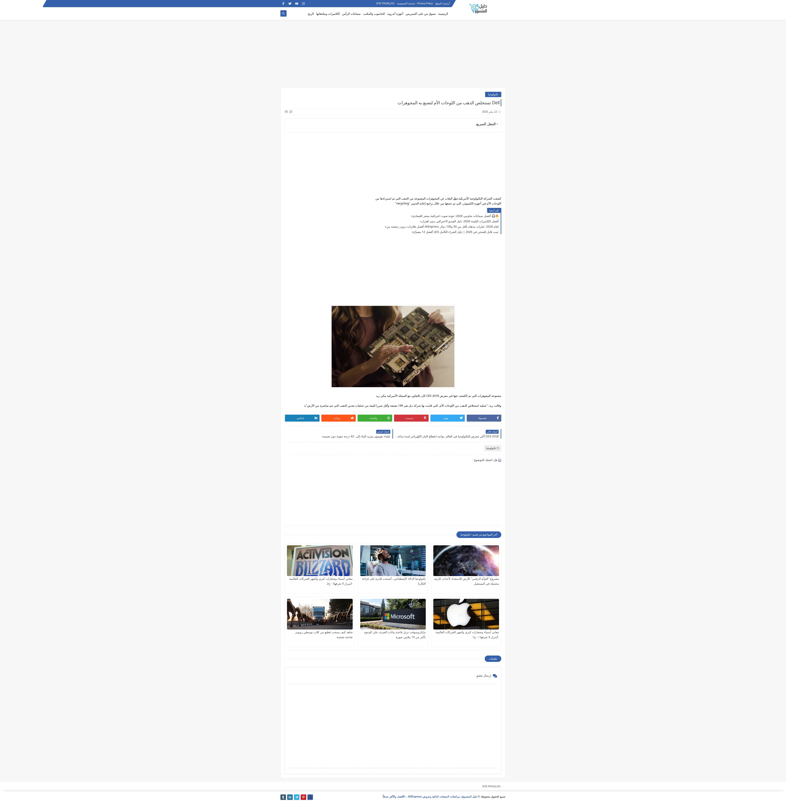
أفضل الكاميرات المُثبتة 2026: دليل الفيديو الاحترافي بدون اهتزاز (460, 221)
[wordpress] (290, 797)
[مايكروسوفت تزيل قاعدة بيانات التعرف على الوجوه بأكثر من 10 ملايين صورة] (393, 614)
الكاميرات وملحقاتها (328, 14)
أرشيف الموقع (442, 3)
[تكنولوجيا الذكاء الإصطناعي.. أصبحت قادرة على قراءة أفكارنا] (393, 560)
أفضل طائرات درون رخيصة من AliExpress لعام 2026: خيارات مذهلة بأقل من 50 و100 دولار (442, 226)
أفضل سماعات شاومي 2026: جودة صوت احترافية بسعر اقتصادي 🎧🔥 (456, 216)
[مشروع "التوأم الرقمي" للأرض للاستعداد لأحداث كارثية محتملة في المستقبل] (466, 560)
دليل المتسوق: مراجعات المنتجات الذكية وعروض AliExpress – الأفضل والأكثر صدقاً (430, 796)
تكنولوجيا (493, 94)
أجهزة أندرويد (395, 14)
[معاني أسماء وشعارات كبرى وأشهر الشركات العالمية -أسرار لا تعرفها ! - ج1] (466, 614)
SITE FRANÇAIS (385, 3)
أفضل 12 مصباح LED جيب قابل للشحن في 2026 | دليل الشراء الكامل (456, 232)
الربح (311, 14)
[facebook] (283, 3)
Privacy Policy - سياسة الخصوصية (415, 3)
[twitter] (290, 3)
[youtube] (296, 3)
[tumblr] (283, 797)
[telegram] (296, 797)
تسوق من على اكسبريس (421, 14)
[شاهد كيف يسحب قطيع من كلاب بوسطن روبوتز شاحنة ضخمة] (320, 614)
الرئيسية (443, 14)
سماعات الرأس (351, 14)
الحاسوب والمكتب (374, 14)
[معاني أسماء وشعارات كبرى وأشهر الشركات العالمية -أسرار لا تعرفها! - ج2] (320, 560)
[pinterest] (303, 797)
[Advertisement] (393, 55)
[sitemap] (310, 797)
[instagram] (303, 3)
